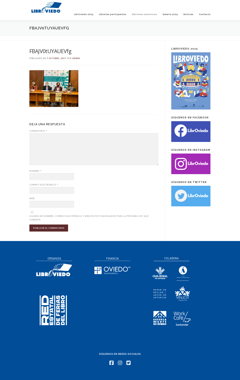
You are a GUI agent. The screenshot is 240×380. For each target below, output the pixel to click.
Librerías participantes (112, 14)
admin (76, 58)
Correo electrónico (43, 184)
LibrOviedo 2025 (83, 14)
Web (32, 198)
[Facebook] (111, 362)
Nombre (35, 170)
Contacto (205, 14)
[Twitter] (128, 362)
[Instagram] (120, 362)
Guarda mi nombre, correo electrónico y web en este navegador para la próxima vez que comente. (89, 218)
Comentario (38, 130)
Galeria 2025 (170, 14)
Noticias (188, 14)
